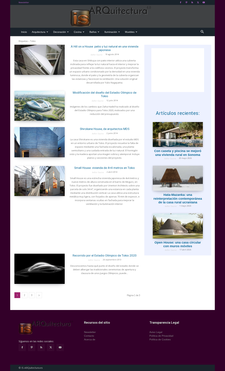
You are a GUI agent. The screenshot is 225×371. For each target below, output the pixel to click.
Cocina (78, 32)
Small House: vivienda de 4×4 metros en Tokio (104, 168)
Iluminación (110, 32)
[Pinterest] (186, 2)
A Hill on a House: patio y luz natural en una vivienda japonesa (104, 48)
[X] (198, 2)
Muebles (129, 32)
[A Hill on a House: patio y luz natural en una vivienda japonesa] (39, 60)
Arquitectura (38, 32)
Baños (93, 32)
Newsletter (24, 2)
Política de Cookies (160, 339)
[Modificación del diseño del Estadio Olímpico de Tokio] (39, 106)
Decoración (59, 32)
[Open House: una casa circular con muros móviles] (178, 225)
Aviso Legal (155, 332)
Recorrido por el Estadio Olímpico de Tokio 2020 (105, 255)
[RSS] (192, 2)
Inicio (24, 32)
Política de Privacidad (161, 335)
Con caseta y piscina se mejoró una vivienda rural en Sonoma (177, 153)
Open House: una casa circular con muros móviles (178, 244)
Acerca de (89, 339)
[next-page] (39, 295)
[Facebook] (180, 2)
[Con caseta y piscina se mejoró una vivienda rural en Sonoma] (178, 134)
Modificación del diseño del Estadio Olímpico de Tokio (104, 94)
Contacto (89, 335)
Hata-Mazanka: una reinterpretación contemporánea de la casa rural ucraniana (177, 198)
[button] (202, 32)
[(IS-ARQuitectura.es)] (112, 16)
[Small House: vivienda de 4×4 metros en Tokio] (39, 181)
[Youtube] (203, 2)
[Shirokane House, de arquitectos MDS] (39, 142)
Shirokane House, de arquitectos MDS (104, 129)
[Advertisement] (77, 229)
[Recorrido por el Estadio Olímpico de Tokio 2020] (39, 269)
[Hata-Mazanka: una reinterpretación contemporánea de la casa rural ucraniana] (178, 178)
